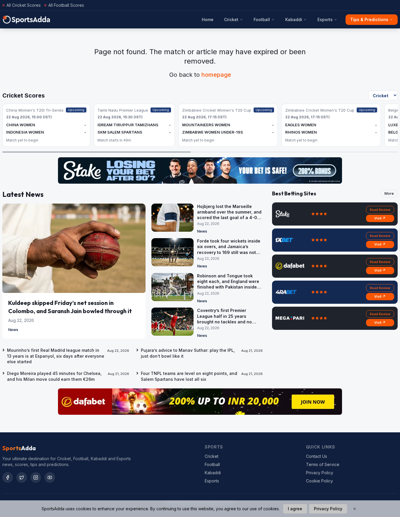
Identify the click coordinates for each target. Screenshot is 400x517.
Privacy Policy (319, 472)
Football (262, 19)
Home (207, 19)
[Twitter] (21, 477)
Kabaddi (293, 19)
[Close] (355, 509)
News (13, 329)
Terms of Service (322, 464)
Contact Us (316, 456)
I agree (295, 508)
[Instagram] (35, 477)
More (389, 193)
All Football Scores (66, 5)
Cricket (231, 19)
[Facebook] (7, 477)
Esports (325, 19)
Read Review (380, 210)
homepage (216, 74)
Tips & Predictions (369, 19)
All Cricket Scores (23, 5)
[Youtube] (50, 477)
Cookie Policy (319, 480)
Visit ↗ (380, 218)
